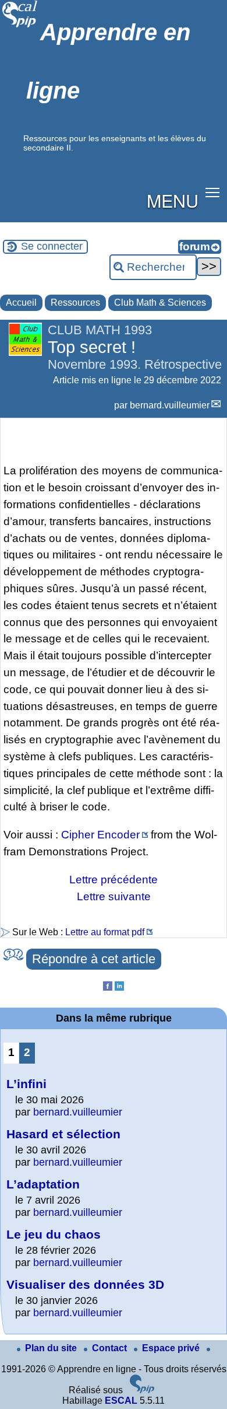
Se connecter (52, 246)
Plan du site (52, 1348)
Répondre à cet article (93, 959)
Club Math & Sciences (160, 302)
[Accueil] (20, 26)
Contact (110, 1348)
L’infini (26, 1083)
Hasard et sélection (63, 1134)
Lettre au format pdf (104, 932)
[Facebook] (107, 987)
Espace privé (172, 1348)
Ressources (75, 302)
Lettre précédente (113, 879)
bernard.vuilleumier (170, 405)
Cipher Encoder (100, 834)
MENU (172, 200)
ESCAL (121, 1400)
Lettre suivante (114, 896)
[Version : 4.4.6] (142, 1390)
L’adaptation (43, 1184)
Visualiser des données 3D (85, 1284)
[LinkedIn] (119, 987)
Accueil (21, 302)
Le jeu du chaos (53, 1234)
